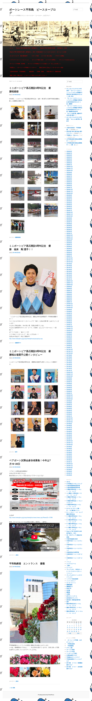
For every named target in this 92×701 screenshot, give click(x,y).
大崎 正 (73, 145)
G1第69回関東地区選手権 (73, 487)
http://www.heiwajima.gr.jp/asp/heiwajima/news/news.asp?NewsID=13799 (30, 517)
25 (80, 629)
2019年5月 (69, 317)
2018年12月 (69, 326)
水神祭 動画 (40, 71)
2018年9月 (69, 332)
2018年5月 (69, 340)
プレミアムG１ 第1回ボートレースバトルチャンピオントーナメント (74, 571)
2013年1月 (69, 462)
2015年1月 (69, 416)
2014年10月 (69, 422)
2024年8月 (69, 197)
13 (69, 627)
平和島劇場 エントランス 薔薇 (27, 563)
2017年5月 (69, 363)
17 (78, 627)
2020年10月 (69, 285)
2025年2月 (69, 185)
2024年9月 (69, 195)
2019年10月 (69, 307)
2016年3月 (69, 389)
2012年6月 (69, 475)
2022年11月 (69, 237)
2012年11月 (69, 465)
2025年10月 (69, 170)
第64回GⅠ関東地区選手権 (73, 600)
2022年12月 (69, 235)
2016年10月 (69, 376)
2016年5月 (69, 385)
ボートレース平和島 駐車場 (17, 63)
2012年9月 (69, 469)
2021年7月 (69, 267)
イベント (68, 562)
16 (76, 627)
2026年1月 (69, 165)
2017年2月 (69, 368)
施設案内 (31, 71)
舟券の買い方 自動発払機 (54, 71)
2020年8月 (69, 288)
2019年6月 (69, 315)
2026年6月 (69, 155)
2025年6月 (69, 178)
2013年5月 (69, 454)
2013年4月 (69, 456)
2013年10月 (69, 444)
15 (74, 627)
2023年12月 (69, 212)
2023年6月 (69, 224)
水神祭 (68, 594)
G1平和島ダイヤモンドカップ (74, 483)
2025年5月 (69, 180)
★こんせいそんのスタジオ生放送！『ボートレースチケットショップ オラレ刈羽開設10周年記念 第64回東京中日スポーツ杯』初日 (74, 92)
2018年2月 (69, 345)
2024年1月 (69, 210)
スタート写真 (35, 56)
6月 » (78, 633)
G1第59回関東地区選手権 (73, 485)
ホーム (11, 48)
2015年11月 (69, 397)
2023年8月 (69, 220)
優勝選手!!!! (18, 343)
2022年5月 (69, 248)
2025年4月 (69, 182)
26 (67, 631)
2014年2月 (69, 437)
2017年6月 (69, 361)
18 (80, 627)
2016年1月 (69, 393)
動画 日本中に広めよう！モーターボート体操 (51, 67)
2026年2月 (69, 163)
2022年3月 (69, 252)
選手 (16, 452)
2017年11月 (69, 351)
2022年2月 (69, 254)
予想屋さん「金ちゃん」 (72, 135)
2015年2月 (69, 414)
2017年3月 (69, 366)
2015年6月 (69, 406)
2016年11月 (69, 374)
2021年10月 (69, 262)
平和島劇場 (69, 646)
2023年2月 (69, 231)
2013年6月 (69, 452)
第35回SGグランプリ (72, 598)
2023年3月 (69, 229)
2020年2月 (69, 300)
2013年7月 (69, 450)
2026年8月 (69, 151)
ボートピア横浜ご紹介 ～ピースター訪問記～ (44, 60)
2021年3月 (69, 275)
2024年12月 (69, 189)
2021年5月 (69, 271)
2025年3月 (69, 184)
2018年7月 (69, 336)
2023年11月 (69, 214)
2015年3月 (69, 412)
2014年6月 (69, 429)
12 (67, 627)
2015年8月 (69, 403)
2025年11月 (69, 168)
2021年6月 (69, 269)
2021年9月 (69, 264)
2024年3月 (69, 206)
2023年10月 (69, 216)
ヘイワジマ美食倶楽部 (72, 579)
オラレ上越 (69, 647)
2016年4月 (69, 387)
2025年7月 (69, 176)
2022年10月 (69, 239)
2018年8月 (69, 334)
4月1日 (68, 482)
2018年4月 (69, 342)
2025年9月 (69, 172)
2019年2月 (69, 323)
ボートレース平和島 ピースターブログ (32, 11)
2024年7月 (69, 199)
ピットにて (69, 567)
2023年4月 (69, 227)
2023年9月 (69, 218)
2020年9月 (69, 286)
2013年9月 (69, 446)
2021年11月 (69, 260)
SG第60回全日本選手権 (72, 552)
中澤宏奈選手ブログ (71, 655)
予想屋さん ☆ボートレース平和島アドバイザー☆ (23, 67)
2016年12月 (69, 372)
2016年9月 (69, 378)
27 (69, 631)
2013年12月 (69, 441)
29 (74, 631)
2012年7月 (69, 473)
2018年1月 (69, 347)
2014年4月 (69, 433)
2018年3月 (69, 344)
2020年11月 (69, 283)
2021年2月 (69, 277)
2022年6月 (69, 246)
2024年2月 (69, 208)
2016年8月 (69, 380)
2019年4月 (69, 319)
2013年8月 (69, 448)
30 (76, 631)
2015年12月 (69, 395)
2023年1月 (69, 233)
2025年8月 (69, 174)
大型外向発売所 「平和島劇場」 (18, 71)
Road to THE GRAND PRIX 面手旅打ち (26, 48)
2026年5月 (69, 157)
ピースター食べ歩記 (46, 56)
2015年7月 (69, 404)
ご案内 (16, 555)
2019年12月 (69, 304)
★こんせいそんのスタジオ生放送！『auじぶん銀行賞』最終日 (74, 119)
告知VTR (68, 588)
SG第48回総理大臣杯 (72, 539)
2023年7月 (69, 222)
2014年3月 (69, 435)
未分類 (68, 590)
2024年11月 (69, 191)
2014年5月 (69, 431)
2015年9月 (69, 401)
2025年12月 (69, 166)
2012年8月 (69, 471)
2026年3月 (69, 161)
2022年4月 (69, 250)
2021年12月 (69, 258)
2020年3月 (69, 298)
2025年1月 (69, 187)
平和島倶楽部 (70, 644)
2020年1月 (69, 302)
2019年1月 (69, 325)
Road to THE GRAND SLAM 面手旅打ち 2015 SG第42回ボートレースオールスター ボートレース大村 (38, 52)
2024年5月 (69, 203)
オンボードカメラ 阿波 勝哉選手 (19, 56)
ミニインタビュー (71, 581)
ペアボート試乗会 (59, 56)
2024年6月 (69, 201)
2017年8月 (69, 357)
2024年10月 (69, 193)
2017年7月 (69, 359)
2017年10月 (69, 353)
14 (72, 627)
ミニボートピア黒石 (71, 653)
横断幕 (68, 592)
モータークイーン (71, 583)
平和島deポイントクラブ (73, 657)
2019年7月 (69, 313)
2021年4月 (69, 273)
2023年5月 (69, 225)
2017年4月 (69, 364)
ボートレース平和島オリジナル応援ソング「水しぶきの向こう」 (45, 63)
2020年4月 (69, 296)
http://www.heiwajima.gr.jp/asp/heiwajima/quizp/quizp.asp (26, 339)
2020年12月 (69, 281)
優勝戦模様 (18, 237)
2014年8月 (69, 425)
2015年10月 (69, 399)
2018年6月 (69, 338)
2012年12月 (69, 464)
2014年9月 (69, 424)
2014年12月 (69, 418)
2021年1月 (69, 279)
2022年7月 (69, 244)
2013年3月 (69, 458)
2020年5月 (69, 294)
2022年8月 (69, 243)
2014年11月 (69, 420)
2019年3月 (69, 321)
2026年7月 (69, 153)
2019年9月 (69, 309)
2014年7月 (69, 427)
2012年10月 (69, 467)
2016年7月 (69, 382)
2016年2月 (69, 391)
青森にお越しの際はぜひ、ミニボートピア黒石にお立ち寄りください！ (28, 75)
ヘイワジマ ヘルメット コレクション (19, 60)
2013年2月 (69, 460)
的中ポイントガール (71, 596)
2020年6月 (69, 292)
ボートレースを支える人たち (66, 60)
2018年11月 (69, 328)
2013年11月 (69, 443)
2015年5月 (69, 408)
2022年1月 (69, 256)
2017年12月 (69, 349)
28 (72, 631)
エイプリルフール (71, 563)
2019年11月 (69, 305)
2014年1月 (69, 439)
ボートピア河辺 (70, 651)
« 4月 (69, 633)
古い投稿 (12, 687)
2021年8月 (69, 265)
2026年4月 (69, 159)
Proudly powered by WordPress (46, 695)
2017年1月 (69, 370)
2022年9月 (69, 241)
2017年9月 (69, 355)
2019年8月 (69, 311)
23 (76, 629)
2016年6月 (69, 383)
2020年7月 (69, 290)
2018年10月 (69, 330)
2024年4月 (69, 205)
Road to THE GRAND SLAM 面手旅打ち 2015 (53, 48)
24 (78, 629)
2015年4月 (69, 410)
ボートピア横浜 (70, 649)
